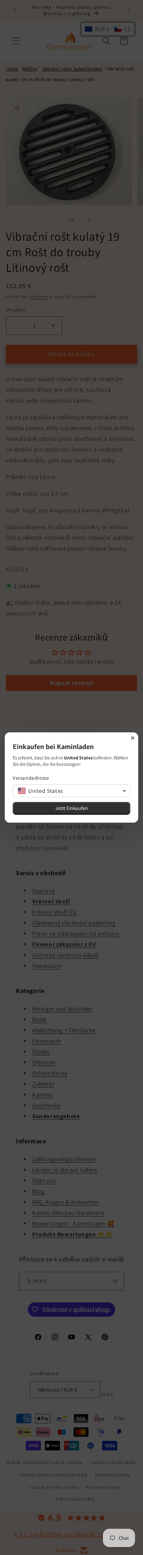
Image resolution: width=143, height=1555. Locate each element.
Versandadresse (31, 778)
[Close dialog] (133, 738)
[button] (71, 790)
